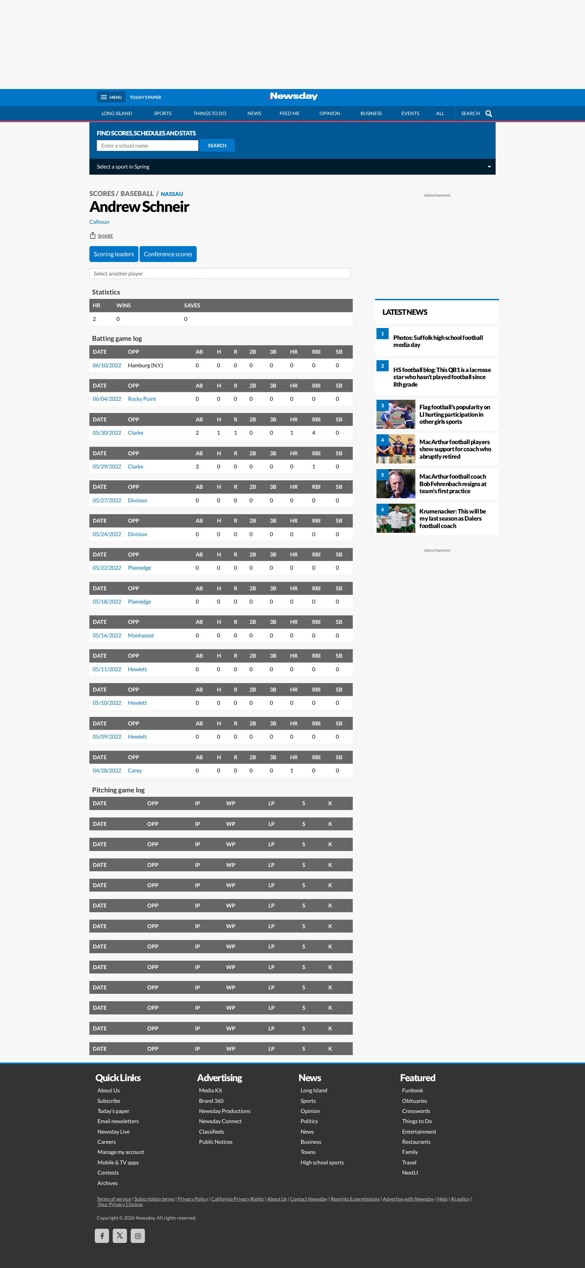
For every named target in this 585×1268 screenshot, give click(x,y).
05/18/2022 (107, 601)
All (440, 113)
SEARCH (470, 113)
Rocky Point (142, 398)
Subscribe (109, 1100)
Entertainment (419, 1131)
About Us (109, 1090)
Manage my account (121, 1152)
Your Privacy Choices (120, 1204)
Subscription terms (154, 1199)
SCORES (102, 193)
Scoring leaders (114, 254)
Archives (108, 1183)
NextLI (410, 1172)
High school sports (322, 1162)
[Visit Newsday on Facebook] (102, 1236)
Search (217, 145)
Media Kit (210, 1090)
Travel (409, 1162)
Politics (309, 1121)
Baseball (138, 193)
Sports (162, 113)
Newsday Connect (220, 1121)
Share (105, 236)
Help (442, 1199)
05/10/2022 (107, 702)
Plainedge (139, 567)
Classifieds (211, 1131)
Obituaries (414, 1100)
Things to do (209, 113)
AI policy (460, 1199)
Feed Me (290, 113)
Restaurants (416, 1141)
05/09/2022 (107, 736)
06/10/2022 (107, 365)
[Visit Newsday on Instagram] (138, 1236)
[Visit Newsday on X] (120, 1236)
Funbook (412, 1090)
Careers (107, 1141)
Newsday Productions (225, 1111)
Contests (108, 1172)
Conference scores (168, 254)
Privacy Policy (193, 1199)
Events (410, 113)
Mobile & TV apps (118, 1162)
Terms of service (114, 1199)
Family (410, 1152)
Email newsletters (118, 1121)
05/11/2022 (107, 669)
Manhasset (141, 635)
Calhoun (99, 221)
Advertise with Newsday (408, 1199)
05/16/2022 (107, 635)
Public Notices (216, 1141)
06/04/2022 (107, 398)
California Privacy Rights (237, 1199)
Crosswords (416, 1111)
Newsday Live (114, 1131)
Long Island (117, 113)
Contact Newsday (308, 1199)
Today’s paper (113, 1111)
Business (371, 113)
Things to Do (417, 1121)
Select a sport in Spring (123, 166)
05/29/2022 (107, 466)
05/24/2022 (107, 534)
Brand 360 (211, 1100)
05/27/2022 (107, 500)
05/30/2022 (107, 432)
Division (137, 500)
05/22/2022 (107, 567)
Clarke (135, 432)
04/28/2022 (107, 770)
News (254, 113)
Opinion (330, 113)
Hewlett (137, 669)
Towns (308, 1152)
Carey (135, 770)
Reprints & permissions (355, 1199)
